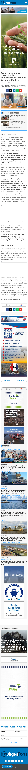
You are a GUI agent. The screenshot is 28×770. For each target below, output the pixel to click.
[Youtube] (16, 761)
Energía (4, 471)
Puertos (3, 70)
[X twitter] (12, 761)
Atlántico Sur (5, 519)
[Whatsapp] (22, 761)
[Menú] (26, 3)
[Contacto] (19, 761)
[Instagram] (9, 761)
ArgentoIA (19, 767)
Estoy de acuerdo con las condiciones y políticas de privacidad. (14, 739)
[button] (7, 90)
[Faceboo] (6, 761)
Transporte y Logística (13, 449)
